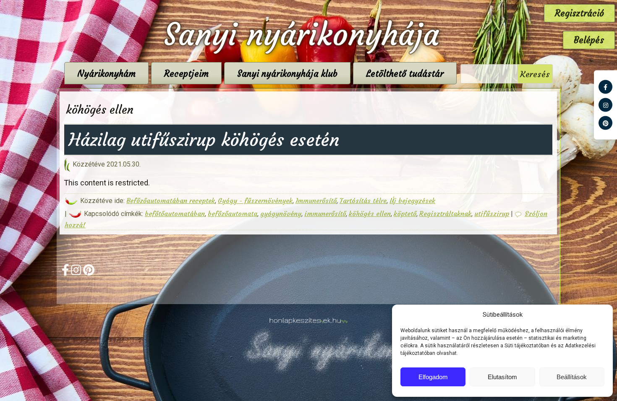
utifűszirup (491, 213)
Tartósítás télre (363, 200)
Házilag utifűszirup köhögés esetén (204, 140)
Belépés (589, 40)
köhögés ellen (370, 213)
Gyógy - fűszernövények (255, 200)
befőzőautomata (232, 213)
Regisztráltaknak (445, 213)
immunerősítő (325, 213)
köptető (405, 213)
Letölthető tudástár (405, 73)
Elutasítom (502, 376)
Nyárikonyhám (106, 73)
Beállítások (572, 376)
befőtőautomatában (175, 213)
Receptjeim (186, 73)
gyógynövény (280, 213)
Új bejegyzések (412, 200)
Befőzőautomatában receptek (170, 200)
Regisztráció (579, 13)
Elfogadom (433, 376)
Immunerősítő (316, 200)
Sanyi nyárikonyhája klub (287, 73)
